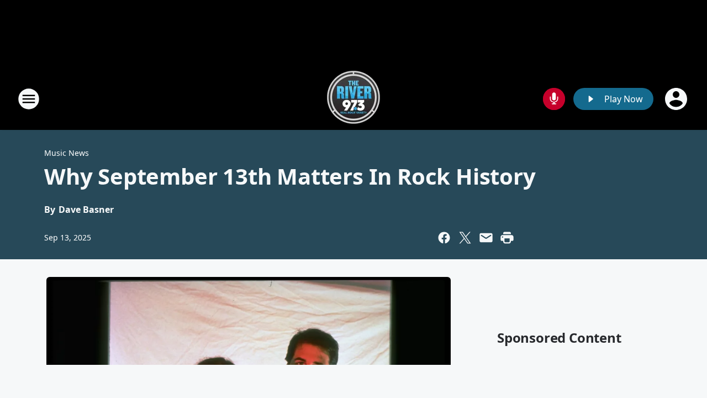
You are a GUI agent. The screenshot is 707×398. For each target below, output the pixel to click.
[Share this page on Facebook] (444, 237)
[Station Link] (353, 99)
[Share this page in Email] (486, 237)
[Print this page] (507, 237)
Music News (66, 153)
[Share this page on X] (465, 237)
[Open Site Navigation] (29, 99)
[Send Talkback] (554, 99)
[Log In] (677, 99)
